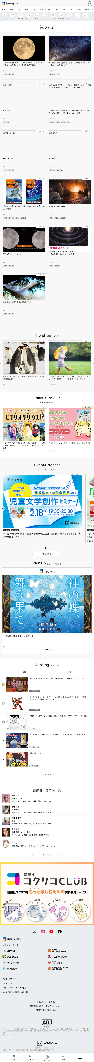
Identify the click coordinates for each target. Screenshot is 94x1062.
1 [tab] (43, 649)
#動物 (17, 218)
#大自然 (56, 218)
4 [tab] (49, 649)
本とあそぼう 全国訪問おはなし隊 (15, 992)
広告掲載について (36, 1006)
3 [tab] (47, 649)
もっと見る (47, 774)
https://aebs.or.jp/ (8, 1035)
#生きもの (11, 218)
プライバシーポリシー (54, 1006)
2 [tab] (45, 649)
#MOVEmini (59, 170)
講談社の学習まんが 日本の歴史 (14, 987)
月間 (69, 671)
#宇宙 (5, 74)
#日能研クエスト (65, 122)
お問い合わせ (42, 1002)
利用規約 (52, 1002)
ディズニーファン (9, 983)
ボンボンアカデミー (10, 979)
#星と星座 (11, 74)
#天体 (58, 74)
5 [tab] (51, 649)
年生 (56, 9)
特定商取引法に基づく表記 (46, 1009)
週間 (24, 671)
